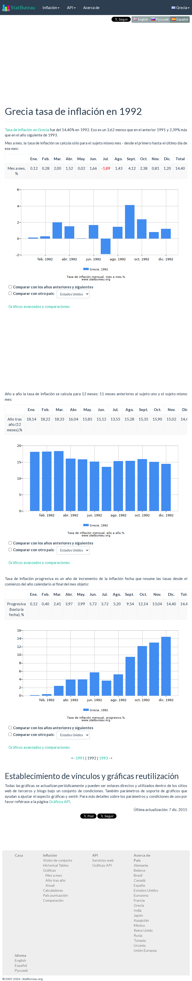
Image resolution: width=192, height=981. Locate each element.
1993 (103, 758)
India (138, 910)
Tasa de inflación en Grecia (27, 129)
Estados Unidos (146, 890)
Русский (161, 19)
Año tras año (56, 880)
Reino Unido (143, 930)
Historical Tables (56, 865)
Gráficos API (59, 801)
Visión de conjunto (57, 860)
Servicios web (103, 860)
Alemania (141, 865)
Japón (138, 915)
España (139, 885)
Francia (139, 900)
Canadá (140, 880)
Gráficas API (102, 865)
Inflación (49, 7)
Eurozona (141, 895)
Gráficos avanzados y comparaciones (39, 306)
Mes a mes (54, 875)
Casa (19, 855)
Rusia (138, 935)
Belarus (140, 870)
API (70, 7)
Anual (50, 885)
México (139, 925)
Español (182, 19)
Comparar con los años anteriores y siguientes (53, 287)
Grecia (139, 905)
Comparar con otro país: (33, 293)
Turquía (140, 940)
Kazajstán (141, 920)
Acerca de (91, 7)
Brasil (138, 875)
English (142, 19)
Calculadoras (53, 890)
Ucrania (140, 945)
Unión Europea (145, 950)
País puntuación (55, 895)
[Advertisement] (96, 59)
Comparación (53, 900)
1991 (80, 758)
